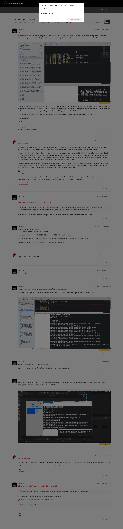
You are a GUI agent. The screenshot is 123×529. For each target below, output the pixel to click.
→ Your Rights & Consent (74, 19)
